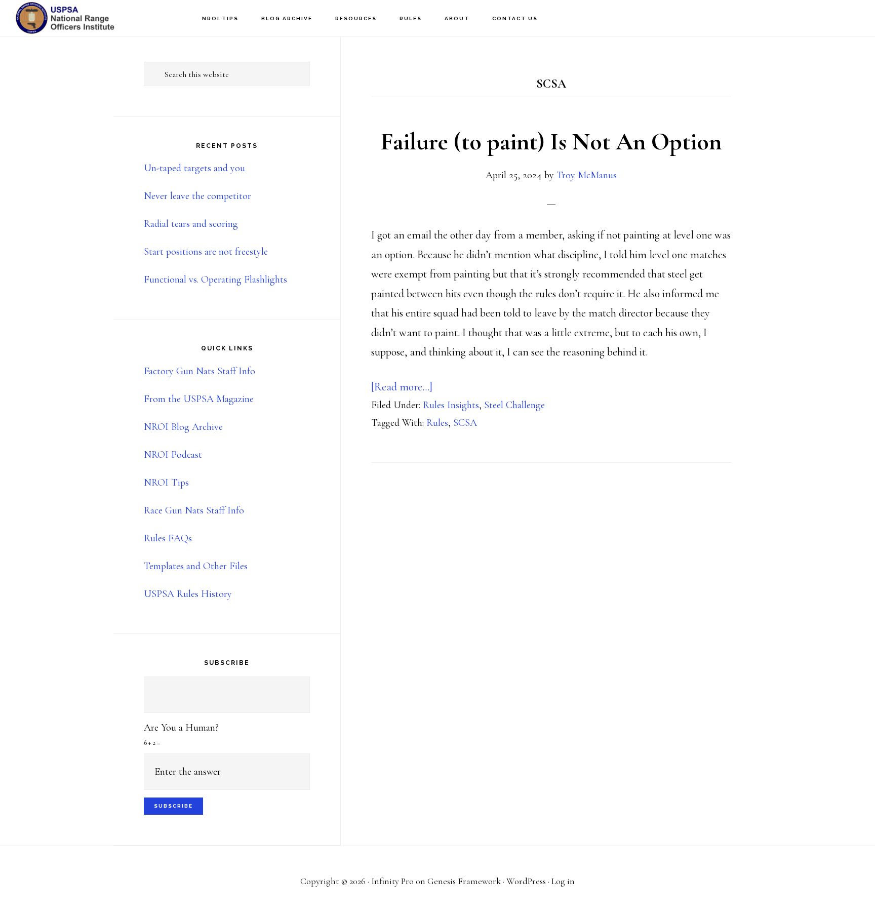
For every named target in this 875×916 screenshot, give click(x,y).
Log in (563, 881)
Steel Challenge (514, 405)
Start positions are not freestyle (206, 252)
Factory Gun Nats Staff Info (199, 371)
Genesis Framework (464, 881)
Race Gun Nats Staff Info (194, 510)
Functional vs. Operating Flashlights (215, 279)
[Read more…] (401, 386)
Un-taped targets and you (194, 168)
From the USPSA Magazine (199, 399)
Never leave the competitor (197, 196)
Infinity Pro (392, 881)
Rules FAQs (168, 538)
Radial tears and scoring (191, 224)
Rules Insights (451, 405)
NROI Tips (166, 482)
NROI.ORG (65, 18)
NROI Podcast (173, 455)
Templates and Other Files (196, 566)
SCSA (465, 423)
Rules (437, 423)
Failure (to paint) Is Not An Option (551, 141)
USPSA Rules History (188, 594)
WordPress (526, 881)
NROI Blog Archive (183, 427)
